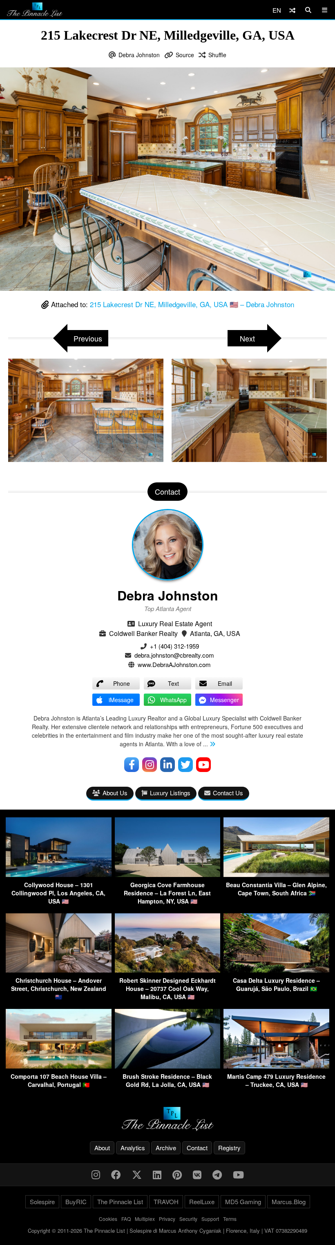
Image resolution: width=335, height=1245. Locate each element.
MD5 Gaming (243, 1201)
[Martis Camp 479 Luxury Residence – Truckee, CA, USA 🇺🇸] (276, 1066)
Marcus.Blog (289, 1201)
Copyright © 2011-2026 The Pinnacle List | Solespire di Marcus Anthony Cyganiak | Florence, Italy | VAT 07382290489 (167, 1230)
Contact (197, 1147)
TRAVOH (166, 1201)
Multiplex (145, 1218)
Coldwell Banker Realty (143, 633)
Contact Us (228, 792)
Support (210, 1218)
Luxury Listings (170, 792)
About (102, 1147)
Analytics (133, 1147)
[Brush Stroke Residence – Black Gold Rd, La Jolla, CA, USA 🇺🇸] (168, 1066)
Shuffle (217, 55)
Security (188, 1218)
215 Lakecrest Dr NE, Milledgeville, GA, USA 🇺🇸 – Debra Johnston (192, 304)
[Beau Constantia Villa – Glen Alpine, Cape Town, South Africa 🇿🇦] (276, 874)
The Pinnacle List (120, 1201)
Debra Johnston (139, 55)
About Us (115, 792)
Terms (230, 1218)
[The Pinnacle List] (167, 1119)
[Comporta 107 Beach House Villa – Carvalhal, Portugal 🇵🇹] (59, 1066)
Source (185, 55)
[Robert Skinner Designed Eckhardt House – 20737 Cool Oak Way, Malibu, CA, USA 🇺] (168, 970)
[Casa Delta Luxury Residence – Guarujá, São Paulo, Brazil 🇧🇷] (276, 970)
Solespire (42, 1201)
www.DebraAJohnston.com (174, 664)
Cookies (108, 1218)
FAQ (126, 1218)
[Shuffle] (292, 10)
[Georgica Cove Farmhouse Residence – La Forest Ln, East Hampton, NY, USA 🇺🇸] (168, 874)
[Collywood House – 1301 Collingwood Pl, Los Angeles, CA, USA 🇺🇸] (59, 874)
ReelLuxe (201, 1201)
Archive (166, 1147)
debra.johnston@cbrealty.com (174, 655)
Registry (229, 1147)
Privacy (167, 1218)
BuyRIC (76, 1201)
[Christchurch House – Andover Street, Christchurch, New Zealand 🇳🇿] (59, 970)
